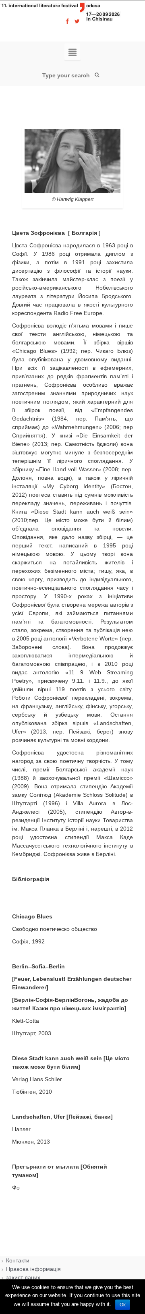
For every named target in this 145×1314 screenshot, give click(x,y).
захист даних (23, 1277)
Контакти (17, 1260)
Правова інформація (33, 1269)
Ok (123, 1305)
